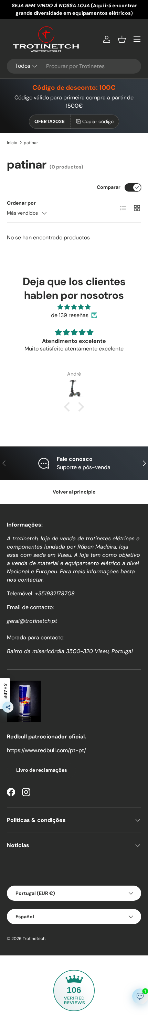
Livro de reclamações (41, 770)
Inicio (12, 143)
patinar (31, 143)
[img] (74, 307)
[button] (121, 39)
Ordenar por (21, 203)
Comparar (108, 187)
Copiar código (98, 121)
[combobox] (74, 66)
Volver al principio (74, 492)
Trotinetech (34, 938)
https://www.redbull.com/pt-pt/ (46, 750)
